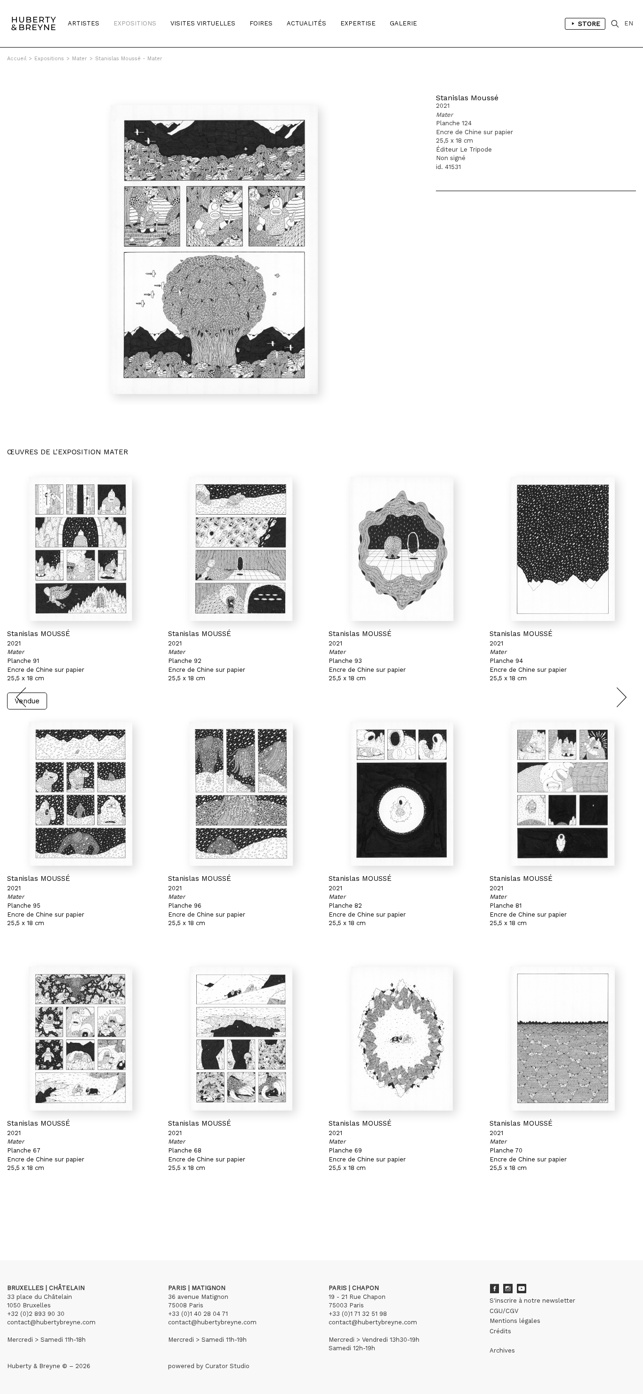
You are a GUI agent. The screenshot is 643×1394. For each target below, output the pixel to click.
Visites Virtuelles (202, 23)
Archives (502, 1350)
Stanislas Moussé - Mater (128, 59)
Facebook (494, 1288)
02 (24, 1216)
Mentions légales (515, 1320)
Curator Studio (227, 1366)
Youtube (521, 1288)
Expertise (358, 23)
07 (71, 1216)
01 (16, 1216)
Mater (79, 59)
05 (52, 1216)
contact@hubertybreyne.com (51, 1322)
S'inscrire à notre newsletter (532, 1300)
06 (62, 1216)
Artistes (83, 23)
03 (34, 1216)
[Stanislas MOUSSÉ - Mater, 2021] (80, 549)
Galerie (403, 23)
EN (628, 23)
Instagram (508, 1288)
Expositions (134, 23)
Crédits (500, 1331)
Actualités (306, 23)
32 (92, 1216)
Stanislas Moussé (467, 97)
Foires (261, 23)
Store (589, 23)
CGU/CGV (504, 1310)
